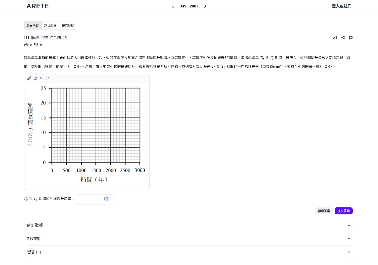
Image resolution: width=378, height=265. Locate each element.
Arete (37, 6)
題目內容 (32, 25)
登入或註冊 (342, 6)
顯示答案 (324, 211)
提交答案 (344, 211)
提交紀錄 (68, 25)
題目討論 (50, 25)
